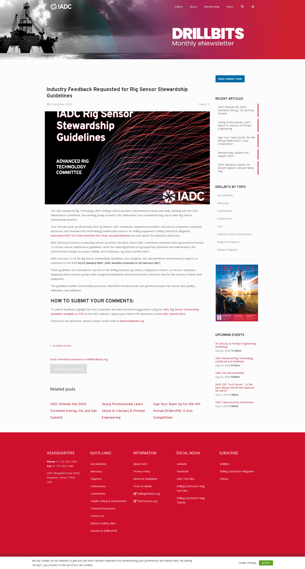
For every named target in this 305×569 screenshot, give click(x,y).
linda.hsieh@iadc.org (132, 321)
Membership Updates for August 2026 (233, 154)
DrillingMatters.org (148, 493)
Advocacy (223, 203)
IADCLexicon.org (147, 501)
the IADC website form (172, 314)
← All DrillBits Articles (60, 346)
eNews (224, 478)
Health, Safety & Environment (109, 501)
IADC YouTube (185, 478)
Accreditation (225, 195)
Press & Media (143, 486)
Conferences (224, 218)
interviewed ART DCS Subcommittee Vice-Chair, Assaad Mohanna (90, 235)
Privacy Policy (142, 471)
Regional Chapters (228, 242)
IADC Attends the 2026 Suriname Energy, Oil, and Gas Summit (73, 411)
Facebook (182, 471)
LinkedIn (182, 464)
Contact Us (97, 516)
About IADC (141, 464)
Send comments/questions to (68, 359)
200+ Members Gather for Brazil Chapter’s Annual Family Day (236, 168)
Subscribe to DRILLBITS (68, 369)
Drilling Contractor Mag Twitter (191, 500)
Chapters (96, 478)
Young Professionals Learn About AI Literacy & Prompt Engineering (123, 411)
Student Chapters (227, 249)
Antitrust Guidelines (145, 478)
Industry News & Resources (234, 234)
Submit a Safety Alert (103, 523)
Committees (224, 210)
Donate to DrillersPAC (104, 530)
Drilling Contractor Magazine (237, 471)
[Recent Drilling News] (237, 320)
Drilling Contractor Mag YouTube (191, 488)
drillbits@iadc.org (97, 359)
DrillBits (224, 464)
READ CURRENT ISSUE (230, 78)
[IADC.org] (61, 6)
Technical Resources (103, 508)
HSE (219, 226)
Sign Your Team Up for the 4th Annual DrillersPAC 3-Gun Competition (176, 411)
